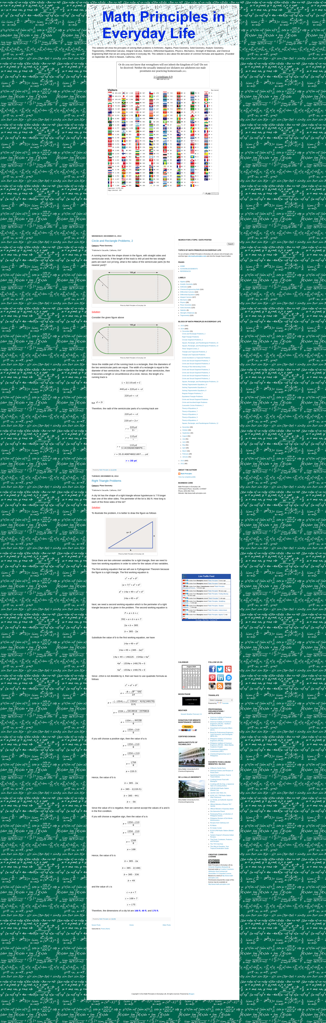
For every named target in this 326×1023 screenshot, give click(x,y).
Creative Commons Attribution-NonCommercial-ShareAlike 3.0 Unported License (221, 871)
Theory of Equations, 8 (190, 408)
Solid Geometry (185, 308)
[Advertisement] (163, 213)
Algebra (183, 282)
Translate (225, 703)
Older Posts (167, 925)
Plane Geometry (185, 305)
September (186, 433)
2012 (183, 464)
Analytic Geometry (186, 284)
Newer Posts (96, 925)
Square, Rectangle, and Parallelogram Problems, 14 (200, 346)
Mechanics (184, 300)
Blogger (191, 994)
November (186, 427)
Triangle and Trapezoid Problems (193, 355)
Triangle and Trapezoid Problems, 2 (194, 352)
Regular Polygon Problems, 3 (192, 393)
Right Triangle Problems (106, 480)
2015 (183, 326)
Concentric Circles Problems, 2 (192, 405)
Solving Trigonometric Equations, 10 (194, 384)
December (186, 331)
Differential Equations (187, 295)
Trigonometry (184, 315)
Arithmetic (183, 287)
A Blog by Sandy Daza (218, 768)
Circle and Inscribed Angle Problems (194, 402)
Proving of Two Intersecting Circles (194, 367)
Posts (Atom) (105, 929)
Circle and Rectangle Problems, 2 (112, 240)
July (184, 439)
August (185, 436)
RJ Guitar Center (216, 828)
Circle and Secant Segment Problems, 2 (196, 378)
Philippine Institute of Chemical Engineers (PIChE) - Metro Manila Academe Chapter (222, 745)
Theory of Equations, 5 (190, 417)
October (185, 430)
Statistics (183, 310)
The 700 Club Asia (216, 844)
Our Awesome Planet (217, 811)
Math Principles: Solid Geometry (218, 619)
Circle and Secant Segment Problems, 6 (196, 364)
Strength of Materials (187, 313)
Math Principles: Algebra (215, 614)
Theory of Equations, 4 (190, 420)
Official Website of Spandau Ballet (222, 809)
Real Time (206, 620)
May (184, 445)
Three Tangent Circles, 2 (190, 349)
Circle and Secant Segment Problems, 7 (196, 361)
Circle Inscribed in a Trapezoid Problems (196, 358)
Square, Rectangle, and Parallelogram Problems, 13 (200, 382)
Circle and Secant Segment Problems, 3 (196, 376)
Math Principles (186, 474)
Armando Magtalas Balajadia (218, 867)
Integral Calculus (186, 297)
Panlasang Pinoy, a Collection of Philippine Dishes (221, 815)
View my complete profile (187, 477)
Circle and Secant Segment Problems (195, 399)
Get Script (198, 620)
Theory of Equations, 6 (190, 414)
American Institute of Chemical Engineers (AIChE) (220, 718)
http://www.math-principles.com (219, 884)
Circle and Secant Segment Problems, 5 (196, 370)
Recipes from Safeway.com (219, 823)
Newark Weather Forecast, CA (191, 714)
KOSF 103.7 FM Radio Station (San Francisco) (220, 796)
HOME (182, 266)
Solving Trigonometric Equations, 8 (194, 390)
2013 (183, 461)
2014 (183, 329)
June (184, 442)
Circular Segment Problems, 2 (192, 340)
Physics (183, 302)
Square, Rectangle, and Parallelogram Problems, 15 (200, 343)
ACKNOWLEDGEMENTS (189, 269)
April (184, 448)
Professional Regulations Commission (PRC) (219, 750)
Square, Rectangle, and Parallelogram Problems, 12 (200, 423)
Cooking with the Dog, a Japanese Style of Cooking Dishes (222, 785)
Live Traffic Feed (206, 576)
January (185, 457)
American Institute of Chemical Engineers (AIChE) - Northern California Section (220, 723)
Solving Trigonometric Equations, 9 (194, 387)
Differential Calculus (187, 292)
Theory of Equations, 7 (190, 411)
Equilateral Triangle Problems (192, 396)
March (184, 451)
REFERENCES (185, 271)
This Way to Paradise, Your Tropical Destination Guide (219, 847)
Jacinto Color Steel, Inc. (218, 793)
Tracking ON (213, 620)
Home (132, 925)
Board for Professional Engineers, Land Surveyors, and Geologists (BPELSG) (222, 734)
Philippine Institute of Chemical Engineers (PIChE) (221, 739)
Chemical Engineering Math (190, 289)
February (185, 454)
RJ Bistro (213, 825)
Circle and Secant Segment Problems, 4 (196, 373)
